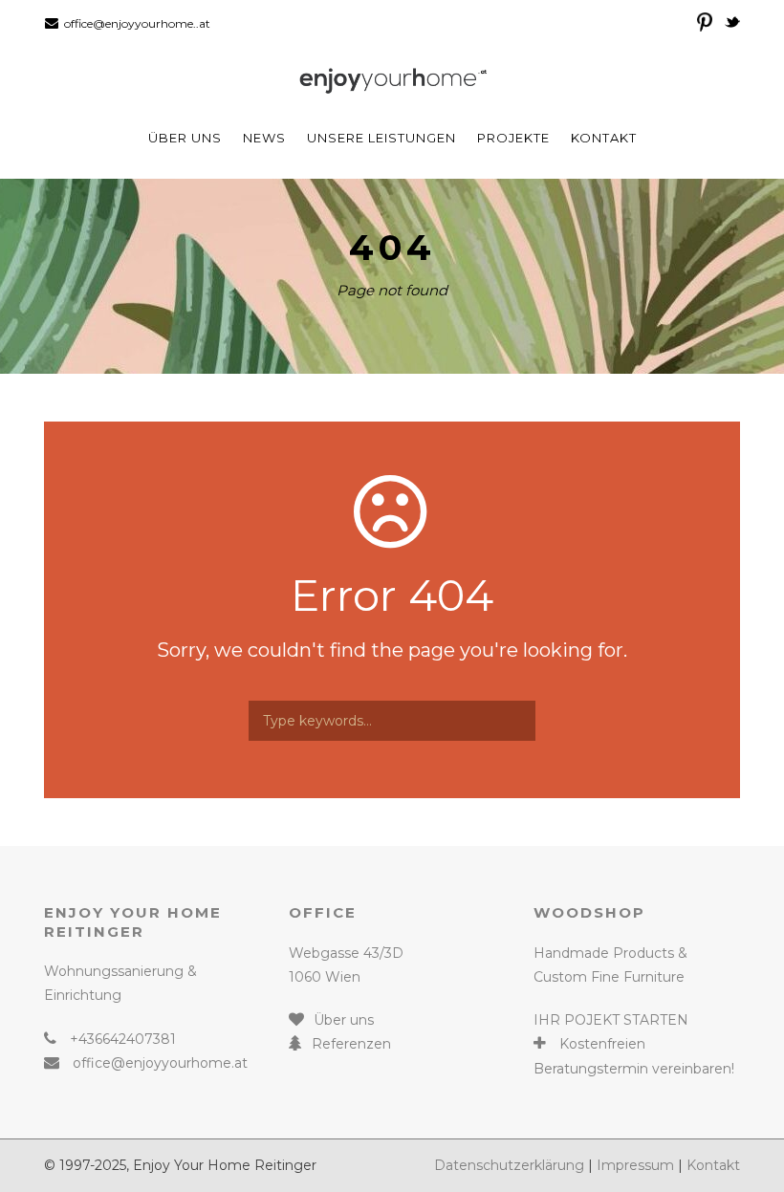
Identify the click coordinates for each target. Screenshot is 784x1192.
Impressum (635, 1165)
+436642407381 (123, 1039)
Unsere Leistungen (381, 137)
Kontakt (604, 137)
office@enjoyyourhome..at (137, 23)
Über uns (185, 137)
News (264, 137)
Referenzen (351, 1043)
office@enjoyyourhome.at (160, 1063)
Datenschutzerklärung (509, 1165)
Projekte (513, 137)
